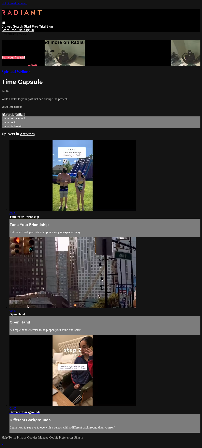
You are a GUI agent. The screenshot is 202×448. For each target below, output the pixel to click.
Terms (12, 437)
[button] (3, 22)
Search (18, 26)
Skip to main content (14, 3)
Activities (27, 134)
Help (5, 437)
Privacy (22, 437)
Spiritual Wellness (16, 72)
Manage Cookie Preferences (56, 437)
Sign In (29, 30)
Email (21, 114)
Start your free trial (13, 57)
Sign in (51, 26)
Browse (7, 26)
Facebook (8, 114)
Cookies (32, 437)
